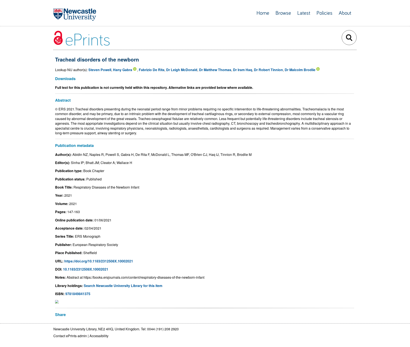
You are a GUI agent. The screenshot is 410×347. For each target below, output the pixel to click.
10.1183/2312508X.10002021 (85, 269)
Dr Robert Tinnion (268, 69)
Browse (283, 13)
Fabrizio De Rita (151, 69)
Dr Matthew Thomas (215, 69)
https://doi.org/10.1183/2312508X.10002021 (98, 261)
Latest (303, 13)
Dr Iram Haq (242, 69)
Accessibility (98, 335)
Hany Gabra (122, 69)
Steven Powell (99, 69)
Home (262, 13)
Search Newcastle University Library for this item (123, 285)
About (345, 13)
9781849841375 (77, 293)
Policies (324, 13)
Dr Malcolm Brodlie (300, 69)
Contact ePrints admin (70, 335)
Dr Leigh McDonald (181, 69)
